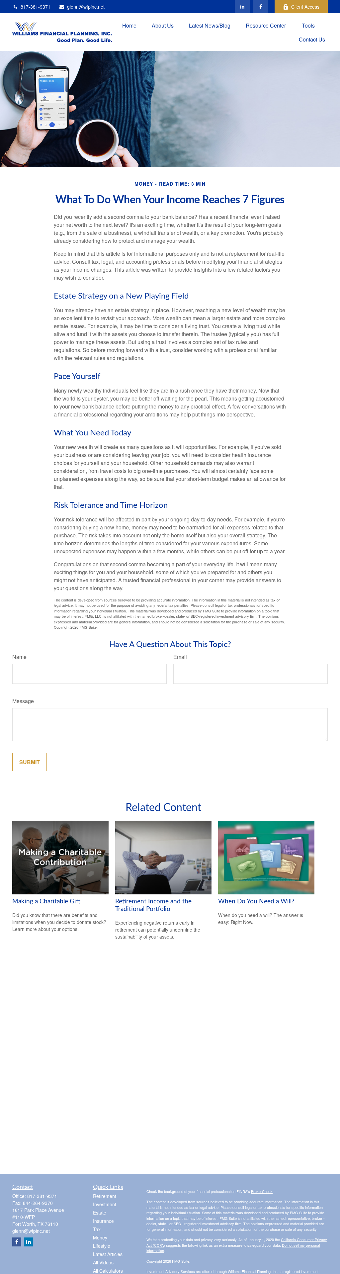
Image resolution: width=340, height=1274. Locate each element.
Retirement (104, 1196)
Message (23, 701)
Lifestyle (101, 1245)
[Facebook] (260, 6)
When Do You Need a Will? (256, 901)
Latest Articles (108, 1254)
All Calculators (108, 1270)
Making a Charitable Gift (46, 901)
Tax (97, 1229)
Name (19, 657)
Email (180, 657)
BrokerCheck (262, 1191)
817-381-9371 (35, 6)
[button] (129, 25)
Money (100, 1237)
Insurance (103, 1221)
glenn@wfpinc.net (86, 6)
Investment (104, 1204)
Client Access (305, 6)
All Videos (103, 1262)
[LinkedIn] (242, 6)
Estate (99, 1212)
